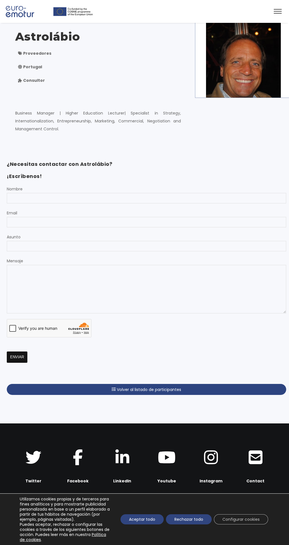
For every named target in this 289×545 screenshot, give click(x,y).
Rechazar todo (188, 519)
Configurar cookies (241, 519)
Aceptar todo (142, 519)
